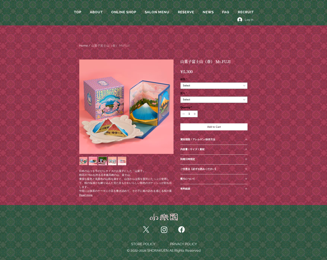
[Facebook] (181, 229)
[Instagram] (164, 229)
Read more (86, 195)
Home (83, 45)
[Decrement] (183, 114)
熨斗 (183, 93)
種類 (183, 79)
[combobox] (214, 85)
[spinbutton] (189, 114)
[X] (146, 229)
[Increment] (195, 114)
